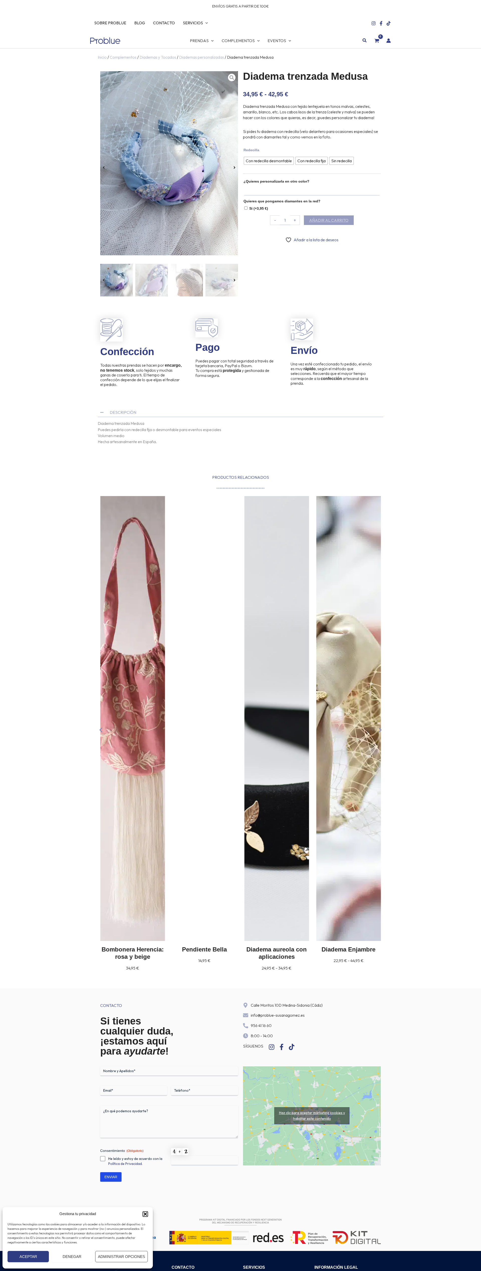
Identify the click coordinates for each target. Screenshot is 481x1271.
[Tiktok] (388, 23)
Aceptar (28, 1256)
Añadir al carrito (328, 220)
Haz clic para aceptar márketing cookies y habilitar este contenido (312, 1115)
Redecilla (251, 150)
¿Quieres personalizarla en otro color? (276, 181)
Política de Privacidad (125, 1163)
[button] (145, 1214)
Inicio (102, 57)
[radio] (269, 161)
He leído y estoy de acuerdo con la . (135, 1161)
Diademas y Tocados (158, 57)
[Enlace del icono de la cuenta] (388, 40)
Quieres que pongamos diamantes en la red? (282, 201)
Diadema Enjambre (276, 949)
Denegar (72, 1256)
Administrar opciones (121, 1256)
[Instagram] (373, 23)
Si (258, 208)
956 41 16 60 (261, 1025)
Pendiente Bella (132, 949)
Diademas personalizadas (201, 57)
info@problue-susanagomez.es (278, 1015)
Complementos (123, 57)
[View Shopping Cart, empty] (376, 40)
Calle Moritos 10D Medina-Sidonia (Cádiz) (287, 1005)
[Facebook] (381, 23)
